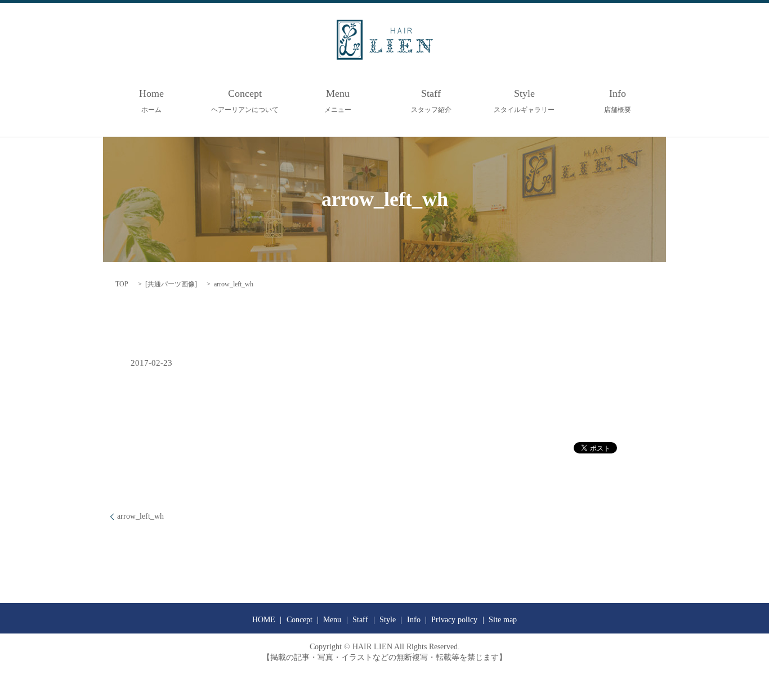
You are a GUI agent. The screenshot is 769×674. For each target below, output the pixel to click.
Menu (337, 101)
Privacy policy (454, 619)
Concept (245, 101)
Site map (503, 619)
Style (524, 101)
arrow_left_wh (140, 516)
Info (617, 101)
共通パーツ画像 (171, 284)
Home (151, 101)
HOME (263, 619)
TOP (121, 284)
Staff (431, 101)
